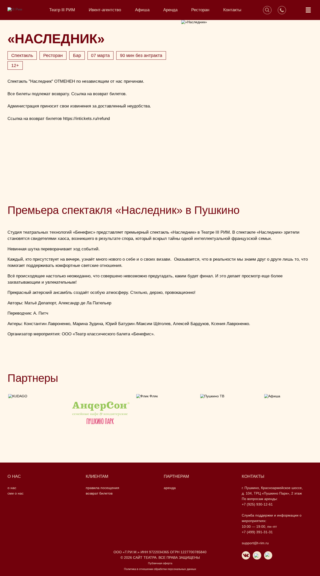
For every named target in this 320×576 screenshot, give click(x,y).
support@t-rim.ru (255, 543)
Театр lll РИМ (62, 9)
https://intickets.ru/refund (86, 118)
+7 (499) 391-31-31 (257, 532)
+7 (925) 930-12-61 (257, 504)
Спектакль (22, 55)
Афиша (142, 9)
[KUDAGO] (36, 415)
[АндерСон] (100, 415)
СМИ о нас (16, 493)
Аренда (170, 9)
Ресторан (200, 9)
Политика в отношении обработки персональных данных (160, 569)
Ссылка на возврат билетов (98, 93)
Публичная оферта (160, 563)
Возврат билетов (99, 493)
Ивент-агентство (105, 9)
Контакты (232, 9)
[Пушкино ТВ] (228, 415)
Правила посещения (102, 488)
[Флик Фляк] (164, 415)
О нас (12, 488)
